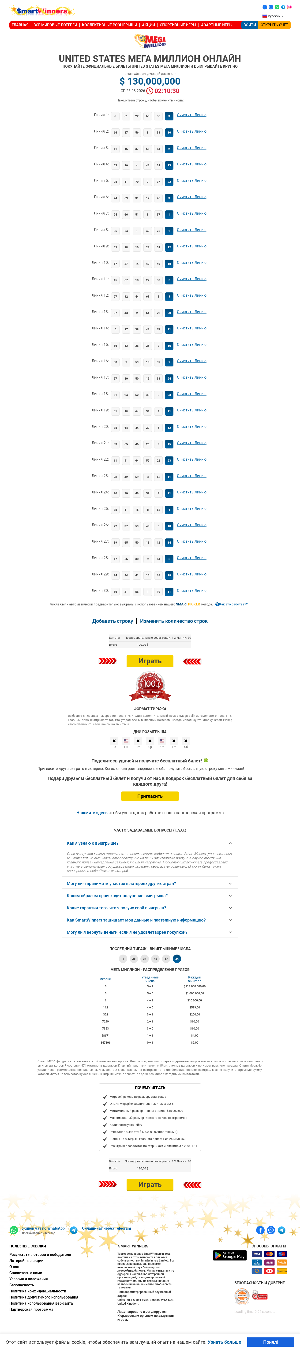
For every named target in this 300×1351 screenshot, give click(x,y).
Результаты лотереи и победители (40, 1254)
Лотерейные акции (26, 1260)
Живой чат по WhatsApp (43, 1228)
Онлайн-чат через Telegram (106, 1228)
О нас (14, 1267)
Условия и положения (28, 1279)
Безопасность (21, 1285)
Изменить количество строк (174, 621)
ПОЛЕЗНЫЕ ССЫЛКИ (27, 1246)
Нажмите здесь (92, 812)
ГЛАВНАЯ (20, 25)
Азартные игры (216, 25)
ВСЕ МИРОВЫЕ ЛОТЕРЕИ (55, 25)
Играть (150, 661)
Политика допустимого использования (43, 1297)
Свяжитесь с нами (25, 1273)
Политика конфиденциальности (37, 1291)
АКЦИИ (148, 25)
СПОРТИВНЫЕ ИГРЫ (178, 25)
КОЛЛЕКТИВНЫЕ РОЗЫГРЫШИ (109, 25)
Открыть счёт (274, 25)
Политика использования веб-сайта (41, 1303)
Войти (250, 25)
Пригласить (150, 796)
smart (188, 604)
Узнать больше (224, 1342)
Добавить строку (112, 621)
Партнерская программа (31, 1309)
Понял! (270, 1342)
